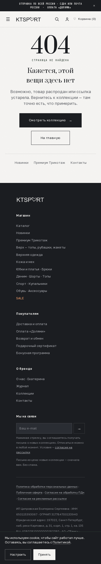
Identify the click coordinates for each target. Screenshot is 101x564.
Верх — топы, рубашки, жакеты (40, 247)
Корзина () (87, 19)
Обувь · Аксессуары (31, 291)
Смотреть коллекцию (50, 120)
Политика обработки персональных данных (46, 486)
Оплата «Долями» (30, 331)
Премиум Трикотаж (49, 163)
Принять (44, 554)
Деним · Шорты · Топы (33, 276)
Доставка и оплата (31, 324)
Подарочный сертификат (36, 346)
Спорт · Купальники (31, 284)
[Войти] (67, 19)
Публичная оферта (29, 492)
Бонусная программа (33, 353)
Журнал (22, 386)
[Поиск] (57, 19)
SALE (20, 298)
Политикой (61, 542)
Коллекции (25, 393)
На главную (51, 138)
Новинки (21, 163)
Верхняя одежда (29, 255)
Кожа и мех (25, 262)
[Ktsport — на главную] (28, 19)
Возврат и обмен (29, 338)
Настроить (18, 554)
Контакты (79, 163)
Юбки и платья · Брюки (34, 269)
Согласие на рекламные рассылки (42, 498)
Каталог (23, 226)
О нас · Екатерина (30, 379)
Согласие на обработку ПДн (64, 492)
